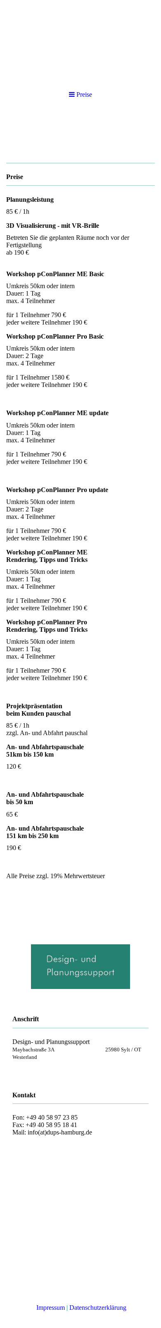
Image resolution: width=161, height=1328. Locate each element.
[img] (80, 41)
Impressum (50, 1307)
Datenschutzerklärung (97, 1307)
